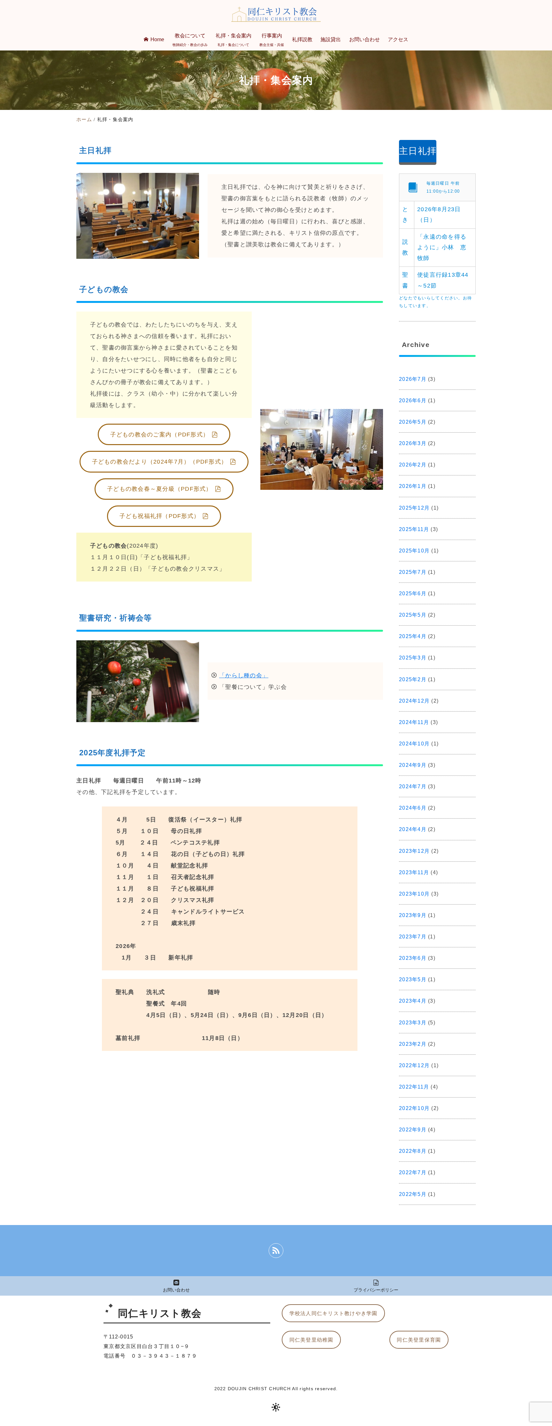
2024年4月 (412, 829)
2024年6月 (412, 808)
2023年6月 (412, 958)
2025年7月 (412, 572)
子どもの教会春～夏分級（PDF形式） (159, 489)
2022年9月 (412, 1129)
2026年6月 (412, 400)
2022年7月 (412, 1172)
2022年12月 (414, 1065)
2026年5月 (412, 422)
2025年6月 (412, 593)
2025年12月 (414, 508)
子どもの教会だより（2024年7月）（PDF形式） (159, 462)
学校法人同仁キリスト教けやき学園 (333, 1313)
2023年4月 (412, 1001)
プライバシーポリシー (376, 1290)
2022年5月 (412, 1194)
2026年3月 (412, 443)
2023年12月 (414, 851)
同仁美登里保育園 (419, 1340)
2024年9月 (412, 765)
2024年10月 (414, 743)
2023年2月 (412, 1044)
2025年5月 (412, 615)
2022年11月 (414, 1087)
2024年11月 (414, 722)
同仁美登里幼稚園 (311, 1340)
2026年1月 (412, 486)
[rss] (276, 1250)
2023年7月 (412, 936)
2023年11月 (414, 872)
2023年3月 (412, 1022)
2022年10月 (414, 1108)
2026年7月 (412, 379)
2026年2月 (412, 464)
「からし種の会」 (243, 675)
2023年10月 (414, 894)
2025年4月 (412, 636)
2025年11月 (414, 529)
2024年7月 (412, 786)
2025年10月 (414, 550)
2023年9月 (412, 915)
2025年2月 (412, 679)
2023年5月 (412, 979)
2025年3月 (412, 657)
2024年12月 (414, 701)
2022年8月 (412, 1151)
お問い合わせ (176, 1290)
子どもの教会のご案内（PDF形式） (159, 434)
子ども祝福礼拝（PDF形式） (159, 516)
